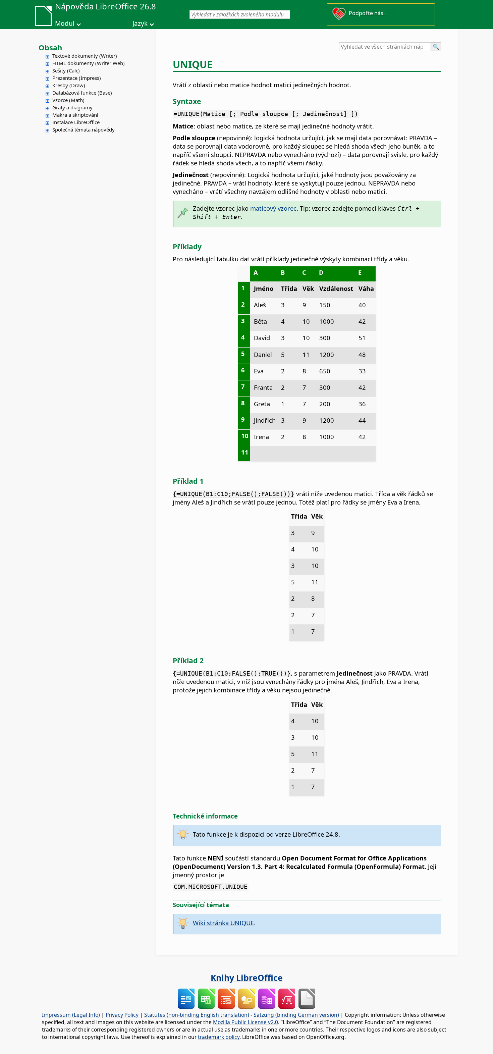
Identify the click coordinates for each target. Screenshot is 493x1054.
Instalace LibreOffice (76, 122)
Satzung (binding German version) (296, 1014)
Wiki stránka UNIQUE (223, 922)
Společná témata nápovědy (83, 129)
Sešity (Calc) (66, 70)
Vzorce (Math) (68, 100)
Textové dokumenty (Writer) (84, 55)
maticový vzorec (273, 208)
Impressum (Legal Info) (71, 1014)
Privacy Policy (122, 1014)
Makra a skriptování (75, 114)
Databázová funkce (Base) (82, 92)
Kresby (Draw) (68, 85)
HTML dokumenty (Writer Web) (88, 63)
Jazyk (140, 23)
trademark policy (218, 1037)
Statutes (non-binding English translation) (196, 1014)
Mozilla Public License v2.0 (245, 1022)
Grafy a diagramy (72, 107)
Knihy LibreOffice (247, 977)
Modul (64, 23)
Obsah (50, 47)
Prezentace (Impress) (76, 77)
